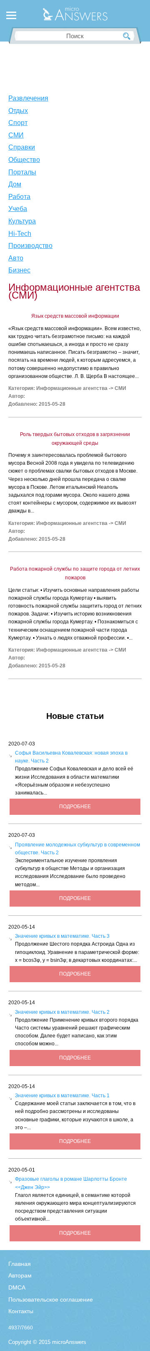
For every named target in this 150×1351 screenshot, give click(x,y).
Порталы (22, 172)
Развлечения (28, 98)
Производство (30, 245)
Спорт (18, 122)
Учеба (17, 208)
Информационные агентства (72, 388)
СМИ (16, 135)
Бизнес (19, 270)
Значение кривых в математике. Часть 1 (62, 1095)
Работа (19, 196)
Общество (24, 159)
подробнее (75, 806)
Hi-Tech (19, 233)
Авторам (20, 1275)
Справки (21, 147)
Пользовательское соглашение (50, 1299)
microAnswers (69, 1342)
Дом (14, 184)
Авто (15, 258)
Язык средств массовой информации (75, 316)
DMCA (16, 1287)
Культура (22, 221)
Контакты (20, 1311)
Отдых (18, 110)
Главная (19, 1263)
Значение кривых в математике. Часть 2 (62, 1012)
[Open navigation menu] (11, 16)
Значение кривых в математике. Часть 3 (62, 936)
